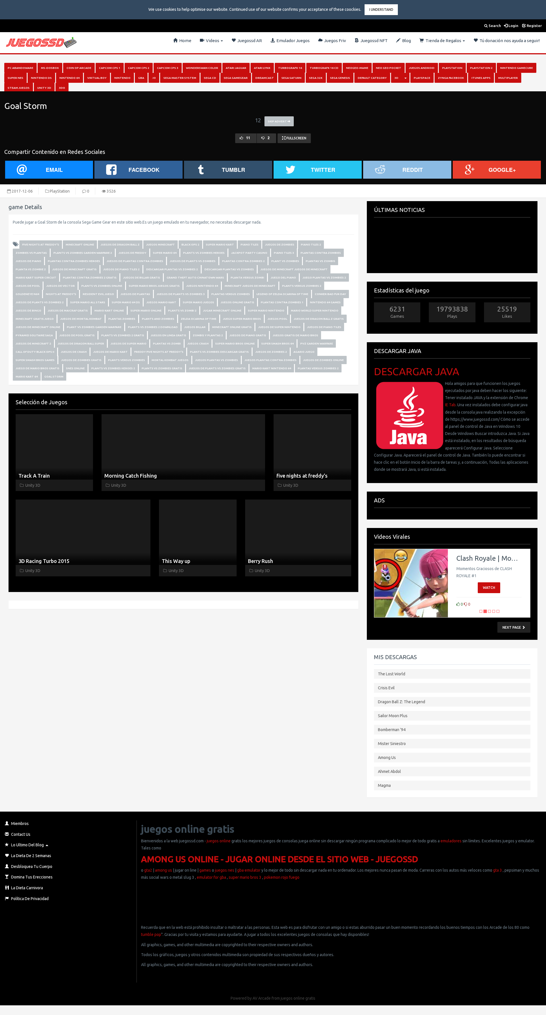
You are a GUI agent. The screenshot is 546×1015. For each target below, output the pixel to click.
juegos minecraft (160, 244)
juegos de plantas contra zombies (135, 261)
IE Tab (450, 405)
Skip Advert (278, 121)
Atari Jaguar (236, 67)
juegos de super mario (128, 343)
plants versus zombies (126, 360)
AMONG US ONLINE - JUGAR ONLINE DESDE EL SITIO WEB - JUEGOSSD (279, 859)
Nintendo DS (41, 77)
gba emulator (248, 870)
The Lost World (391, 674)
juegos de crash (74, 351)
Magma (384, 785)
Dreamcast (264, 77)
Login (513, 26)
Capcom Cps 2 (138, 67)
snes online (75, 368)
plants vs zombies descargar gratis (219, 351)
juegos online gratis (237, 302)
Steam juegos (19, 87)
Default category (372, 77)
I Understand (381, 9)
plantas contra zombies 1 (282, 302)
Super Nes (15, 77)
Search (494, 26)
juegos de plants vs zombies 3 (181, 294)
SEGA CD (210, 77)
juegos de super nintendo (279, 327)
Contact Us (20, 834)
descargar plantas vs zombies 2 (172, 269)
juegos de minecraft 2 (33, 343)
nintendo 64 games (325, 302)
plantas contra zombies (321, 252)
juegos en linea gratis (168, 335)
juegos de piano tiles (324, 327)
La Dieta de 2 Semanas (30, 855)
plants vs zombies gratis (162, 368)
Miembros (19, 823)
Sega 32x (315, 77)
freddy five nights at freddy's (158, 351)
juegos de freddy (132, 252)
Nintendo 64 (69, 77)
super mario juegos (198, 302)
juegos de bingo (28, 310)
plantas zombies (121, 318)
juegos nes (224, 870)
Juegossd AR (249, 40)
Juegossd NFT (373, 40)
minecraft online (80, 244)
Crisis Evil (386, 688)
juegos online (218, 841)
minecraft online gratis (232, 327)
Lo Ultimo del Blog (27, 845)
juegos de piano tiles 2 (121, 269)
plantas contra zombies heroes (74, 261)
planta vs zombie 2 (31, 269)
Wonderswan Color (202, 67)
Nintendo (122, 77)
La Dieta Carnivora (26, 888)
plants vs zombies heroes (204, 252)
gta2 (148, 870)
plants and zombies (158, 318)
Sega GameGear (236, 77)
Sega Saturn (291, 77)
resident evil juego (98, 294)
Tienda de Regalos (443, 40)
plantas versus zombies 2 (318, 368)
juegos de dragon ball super (81, 343)
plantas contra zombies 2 (243, 261)
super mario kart (220, 244)
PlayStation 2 (481, 67)
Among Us (387, 757)
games (205, 870)
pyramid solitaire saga (34, 335)
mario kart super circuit (36, 277)
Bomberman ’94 (392, 729)
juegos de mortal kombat (81, 318)
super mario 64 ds (126, 302)
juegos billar (195, 327)
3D (396, 77)
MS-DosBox (50, 67)
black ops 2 (190, 244)
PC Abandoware (20, 67)
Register (534, 26)
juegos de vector (60, 285)
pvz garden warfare (316, 343)
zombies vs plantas (31, 252)
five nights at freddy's (40, 244)
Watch (489, 587)
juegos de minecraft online (38, 327)
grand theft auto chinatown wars (195, 277)
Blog (405, 40)
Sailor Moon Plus (393, 715)
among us (163, 870)
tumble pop (151, 934)
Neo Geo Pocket (388, 67)
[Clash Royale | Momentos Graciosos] (411, 583)
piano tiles (249, 244)
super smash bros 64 (277, 343)
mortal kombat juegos (170, 360)
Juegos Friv (334, 40)
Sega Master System (180, 77)
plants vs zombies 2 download (153, 327)
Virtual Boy (97, 77)
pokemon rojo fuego (281, 877)
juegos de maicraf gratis (68, 310)
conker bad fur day (330, 294)
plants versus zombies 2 (301, 285)
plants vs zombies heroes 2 (113, 368)
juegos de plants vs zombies (193, 261)
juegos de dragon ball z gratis (319, 318)
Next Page (512, 627)
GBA (141, 77)
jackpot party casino (249, 252)
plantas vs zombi (167, 343)
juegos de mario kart (110, 351)
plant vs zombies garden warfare (94, 327)
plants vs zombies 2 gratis (122, 335)
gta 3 (497, 870)
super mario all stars (87, 302)
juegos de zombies (279, 244)
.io (154, 77)
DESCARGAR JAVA (416, 371)
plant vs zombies (285, 261)
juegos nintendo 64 (202, 285)
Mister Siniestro (392, 743)
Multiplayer (508, 77)
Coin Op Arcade (79, 67)
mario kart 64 (27, 376)
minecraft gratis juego (35, 318)
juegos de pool (28, 285)
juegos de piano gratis (247, 335)
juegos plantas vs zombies (216, 360)
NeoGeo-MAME (357, 67)
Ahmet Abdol (389, 771)
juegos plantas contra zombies (271, 360)
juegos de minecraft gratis (74, 269)
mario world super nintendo (314, 310)
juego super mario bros (242, 318)
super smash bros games (35, 360)
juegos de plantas (135, 294)
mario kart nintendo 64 (271, 368)
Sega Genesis (340, 77)
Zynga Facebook (451, 77)
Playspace (422, 77)
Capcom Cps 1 (109, 67)
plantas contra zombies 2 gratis (90, 277)
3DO (62, 87)
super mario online (146, 310)
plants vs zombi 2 (182, 310)
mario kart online (109, 310)
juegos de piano (28, 261)
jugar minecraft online (222, 310)
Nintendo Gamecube (516, 67)
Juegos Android (422, 67)
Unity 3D (44, 87)
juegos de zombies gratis (81, 360)
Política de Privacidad (29, 898)
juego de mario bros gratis (37, 368)
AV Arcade (262, 998)
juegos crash (198, 343)
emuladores (451, 841)
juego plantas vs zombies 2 (324, 277)
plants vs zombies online (101, 285)
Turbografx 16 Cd (324, 67)
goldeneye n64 (27, 294)
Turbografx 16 (290, 67)
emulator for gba (211, 877)
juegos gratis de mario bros (295, 335)
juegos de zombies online (323, 360)
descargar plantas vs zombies (229, 269)
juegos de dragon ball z (120, 244)
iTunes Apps (481, 77)
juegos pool (277, 318)
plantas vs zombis (320, 261)
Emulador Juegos (292, 40)
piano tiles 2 (311, 244)
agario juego (304, 351)
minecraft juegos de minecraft (250, 285)
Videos (212, 40)
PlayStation (452, 67)
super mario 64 (165, 252)
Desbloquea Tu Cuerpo (31, 866)
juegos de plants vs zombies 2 (40, 302)
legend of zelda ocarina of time (282, 294)
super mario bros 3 (245, 877)
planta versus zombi (247, 277)
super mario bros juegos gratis (154, 285)
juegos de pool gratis (77, 335)
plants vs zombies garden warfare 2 (82, 252)
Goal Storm (53, 376)
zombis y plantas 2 (208, 335)
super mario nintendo (266, 310)
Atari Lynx (262, 67)
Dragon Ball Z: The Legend (401, 702)
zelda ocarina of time (198, 318)
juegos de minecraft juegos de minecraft (294, 269)
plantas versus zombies (230, 294)
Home (184, 40)
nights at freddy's (61, 294)
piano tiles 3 (284, 252)
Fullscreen (296, 138)
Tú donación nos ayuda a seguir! (509, 40)
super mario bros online (235, 343)
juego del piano (283, 277)
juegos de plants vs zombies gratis (217, 368)
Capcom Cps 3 (167, 67)
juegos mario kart (161, 302)
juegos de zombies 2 (271, 351)
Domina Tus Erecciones (31, 877)
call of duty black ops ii (35, 351)
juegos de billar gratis (141, 277)
